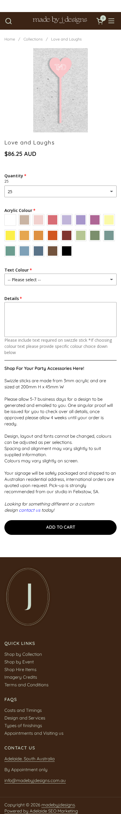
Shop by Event (19, 662)
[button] (8, 21)
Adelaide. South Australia (29, 758)
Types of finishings (23, 725)
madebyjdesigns (58, 805)
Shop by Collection (23, 654)
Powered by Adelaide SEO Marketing (41, 811)
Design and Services (24, 718)
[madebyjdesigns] (59, 21)
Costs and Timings (23, 710)
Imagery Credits (20, 677)
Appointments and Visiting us (33, 733)
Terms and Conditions (26, 684)
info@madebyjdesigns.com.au (35, 780)
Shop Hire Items (20, 669)
